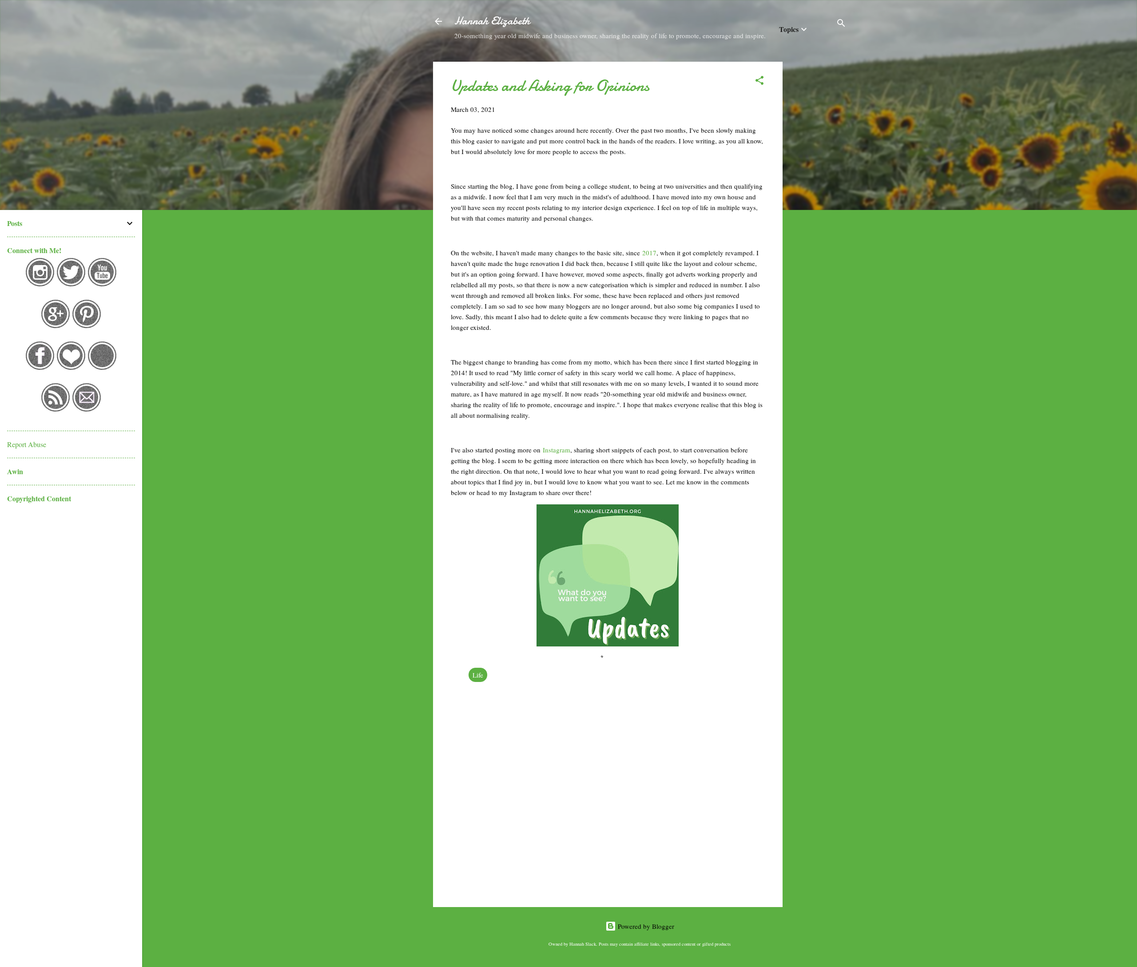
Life (478, 674)
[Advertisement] (818, 195)
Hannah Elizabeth (492, 21)
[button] (759, 81)
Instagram (556, 449)
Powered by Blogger (645, 926)
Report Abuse (26, 444)
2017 (649, 252)
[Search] (841, 24)
